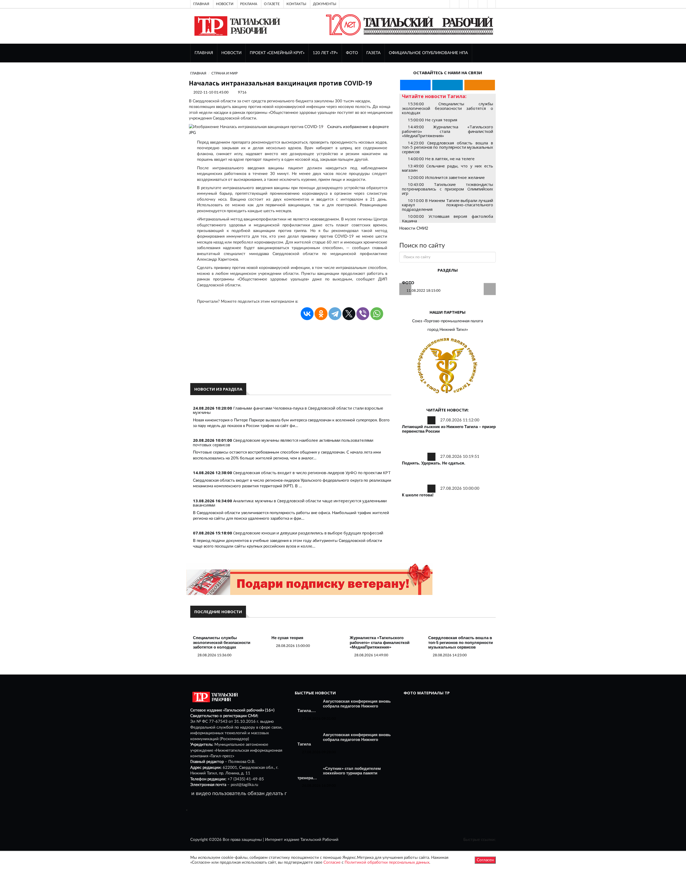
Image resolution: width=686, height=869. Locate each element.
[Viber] (362, 313)
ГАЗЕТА (373, 53)
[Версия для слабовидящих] (454, 4)
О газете (272, 4)
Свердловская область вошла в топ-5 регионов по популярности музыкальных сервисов (460, 642)
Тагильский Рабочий (319, 840)
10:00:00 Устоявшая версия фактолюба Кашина (447, 218)
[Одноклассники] (491, 4)
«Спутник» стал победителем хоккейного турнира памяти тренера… (339, 773)
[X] (348, 313)
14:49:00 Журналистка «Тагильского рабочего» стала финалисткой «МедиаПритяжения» (447, 131)
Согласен (485, 860)
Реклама (248, 4)
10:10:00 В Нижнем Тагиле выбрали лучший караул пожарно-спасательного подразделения (447, 205)
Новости (224, 4)
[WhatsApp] (376, 313)
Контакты (296, 4)
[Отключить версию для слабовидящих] (463, 4)
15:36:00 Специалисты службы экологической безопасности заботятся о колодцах (447, 108)
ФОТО (352, 53)
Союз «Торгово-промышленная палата (447, 321)
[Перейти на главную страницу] (236, 26)
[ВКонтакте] (473, 4)
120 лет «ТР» (325, 53)
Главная (201, 4)
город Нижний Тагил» (447, 330)
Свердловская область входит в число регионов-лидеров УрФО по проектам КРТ (312, 472)
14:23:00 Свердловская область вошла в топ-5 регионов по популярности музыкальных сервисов (447, 147)
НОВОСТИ (231, 53)
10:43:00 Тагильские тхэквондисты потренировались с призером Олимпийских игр (447, 189)
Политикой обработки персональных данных (387, 862)
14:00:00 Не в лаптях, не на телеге (441, 158)
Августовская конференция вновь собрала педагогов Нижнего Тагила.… (344, 706)
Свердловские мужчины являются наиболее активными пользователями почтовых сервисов (283, 442)
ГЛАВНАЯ (204, 53)
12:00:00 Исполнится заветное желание (446, 177)
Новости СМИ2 (413, 228)
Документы (324, 4)
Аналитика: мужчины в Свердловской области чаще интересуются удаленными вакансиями (290, 503)
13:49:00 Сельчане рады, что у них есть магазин (447, 168)
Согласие (332, 862)
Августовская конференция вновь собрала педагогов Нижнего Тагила (344, 739)
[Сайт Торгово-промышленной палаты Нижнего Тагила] (447, 366)
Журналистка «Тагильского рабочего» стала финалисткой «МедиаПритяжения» (379, 642)
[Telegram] (482, 4)
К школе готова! (418, 495)
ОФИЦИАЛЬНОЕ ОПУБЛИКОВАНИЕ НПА (428, 53)
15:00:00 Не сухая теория (432, 119)
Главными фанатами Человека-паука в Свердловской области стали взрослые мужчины (288, 410)
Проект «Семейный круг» (277, 53)
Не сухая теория (287, 637)
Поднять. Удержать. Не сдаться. (433, 463)
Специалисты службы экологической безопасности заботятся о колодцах (221, 642)
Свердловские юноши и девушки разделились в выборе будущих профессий (308, 532)
